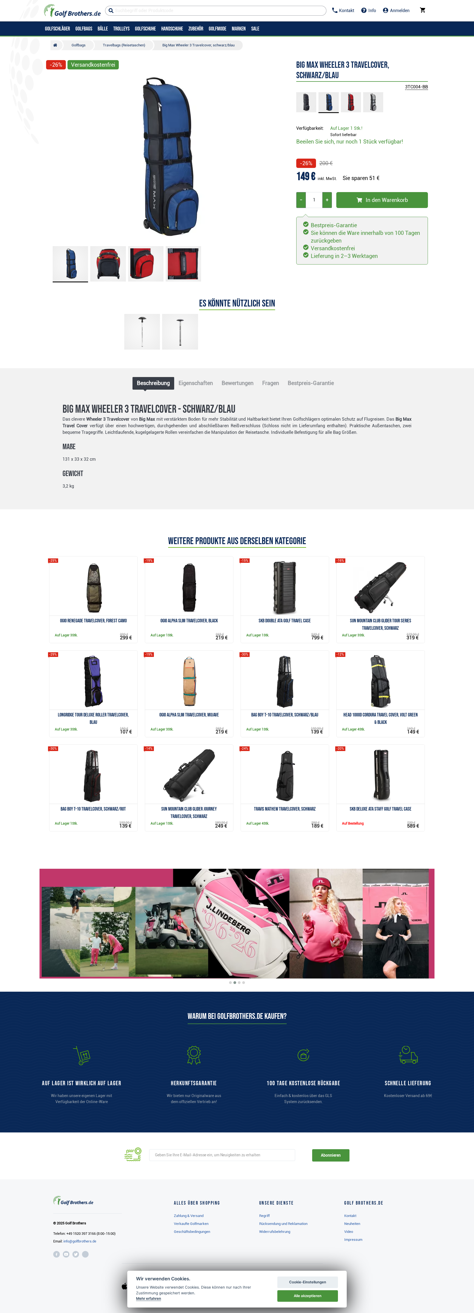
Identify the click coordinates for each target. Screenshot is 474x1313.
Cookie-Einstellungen (307, 1282)
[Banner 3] (239, 982)
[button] (52, 157)
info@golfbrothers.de (79, 1241)
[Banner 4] (243, 982)
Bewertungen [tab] (237, 383)
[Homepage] (72, 10)
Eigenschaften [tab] (196, 383)
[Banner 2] (234, 982)
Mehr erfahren (148, 1298)
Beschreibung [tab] (153, 383)
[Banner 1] (230, 982)
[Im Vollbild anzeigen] (52, 80)
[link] (303, 1077)
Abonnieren (330, 1155)
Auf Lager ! (346, 128)
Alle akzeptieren (307, 1296)
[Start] (56, 45)
